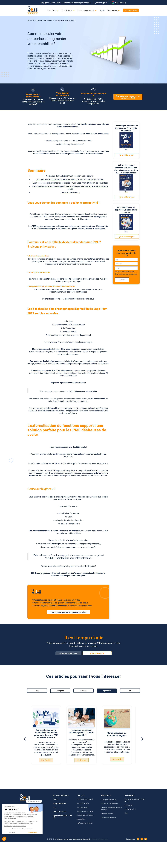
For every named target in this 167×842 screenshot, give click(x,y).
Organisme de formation (85, 811)
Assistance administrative (109, 804)
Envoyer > (122, 280)
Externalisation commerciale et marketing (111, 809)
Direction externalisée (108, 818)
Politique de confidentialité (131, 274)
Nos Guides (129, 805)
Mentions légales (62, 839)
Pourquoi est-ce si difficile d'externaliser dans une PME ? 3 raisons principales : (70, 179)
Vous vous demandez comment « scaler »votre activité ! (70, 176)
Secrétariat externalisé (108, 800)
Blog (34, 20)
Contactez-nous (59, 811)
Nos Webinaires (130, 809)
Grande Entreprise (83, 803)
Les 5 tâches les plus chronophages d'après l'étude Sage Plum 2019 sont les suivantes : (70, 183)
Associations (81, 819)
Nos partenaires (59, 803)
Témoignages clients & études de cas (135, 800)
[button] (25, 738)
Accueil (29, 20)
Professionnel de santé (84, 823)
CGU (70, 839)
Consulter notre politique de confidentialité (15, 826)
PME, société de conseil (85, 799)
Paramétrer (12, 832)
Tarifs (55, 799)
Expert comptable (83, 807)
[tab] (37, 691)
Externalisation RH (107, 814)
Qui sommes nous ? (60, 795)
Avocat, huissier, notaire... (85, 815)
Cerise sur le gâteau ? (70, 192)
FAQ (54, 807)
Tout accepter (32, 832)
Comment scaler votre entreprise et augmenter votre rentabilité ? (56, 20)
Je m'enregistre (101, 3)
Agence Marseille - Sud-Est (62, 816)
